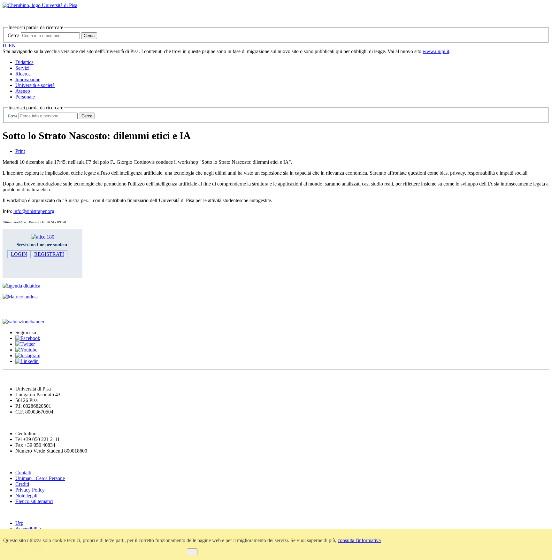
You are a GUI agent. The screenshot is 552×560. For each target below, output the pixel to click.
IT (5, 45)
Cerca (13, 35)
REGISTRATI (49, 254)
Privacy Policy (30, 490)
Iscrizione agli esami (29, 309)
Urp (19, 523)
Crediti (22, 484)
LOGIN (19, 254)
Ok (192, 551)
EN (12, 45)
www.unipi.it (436, 51)
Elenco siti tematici (34, 501)
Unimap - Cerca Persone (40, 478)
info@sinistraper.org (33, 211)
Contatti (23, 472)
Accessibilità (28, 529)
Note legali (26, 495)
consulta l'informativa (359, 540)
